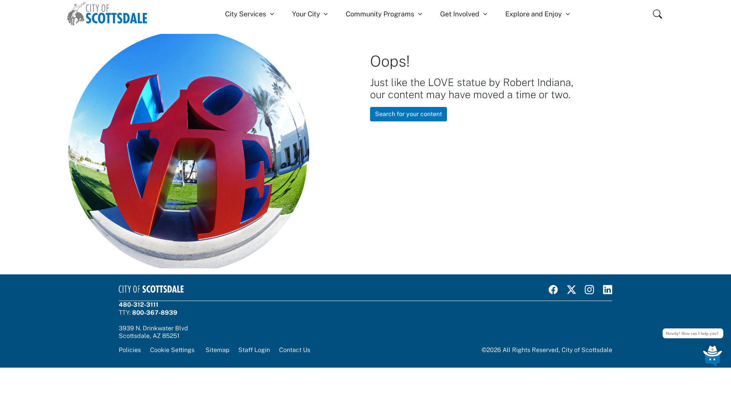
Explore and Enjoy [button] (533, 14)
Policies (130, 350)
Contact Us (294, 350)
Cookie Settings (172, 350)
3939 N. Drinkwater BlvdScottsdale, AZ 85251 (153, 332)
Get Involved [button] (459, 14)
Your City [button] (306, 14)
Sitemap (217, 350)
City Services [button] (245, 14)
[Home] (107, 14)
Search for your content (408, 114)
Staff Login (254, 350)
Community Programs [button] (380, 14)
